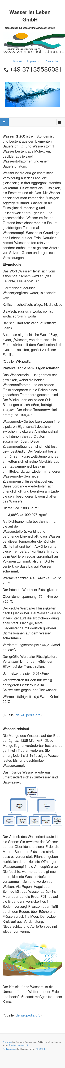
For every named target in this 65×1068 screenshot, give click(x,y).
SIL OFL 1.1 (41, 1048)
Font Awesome (10, 1048)
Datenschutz (52, 61)
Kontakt (17, 61)
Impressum (33, 61)
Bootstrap (7, 1042)
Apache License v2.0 (18, 1045)
